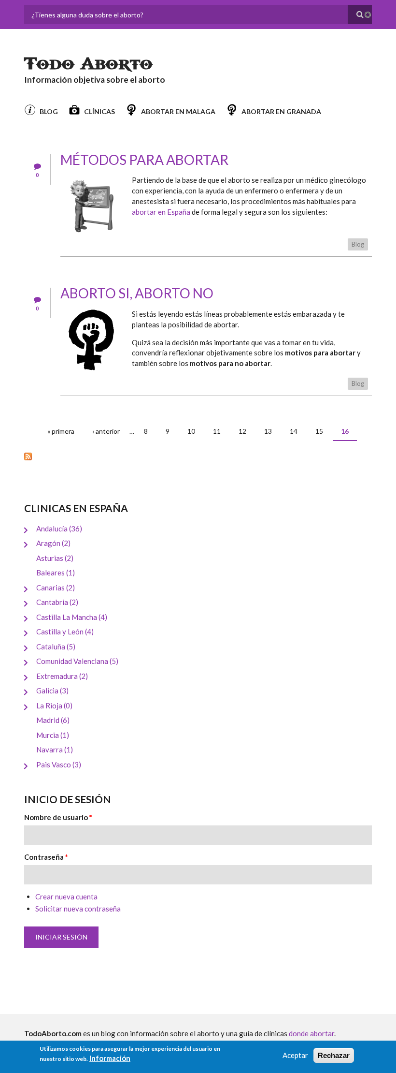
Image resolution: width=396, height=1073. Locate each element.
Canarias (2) (55, 587)
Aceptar (295, 1055)
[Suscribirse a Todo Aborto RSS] (198, 456)
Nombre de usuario (58, 817)
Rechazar (334, 1055)
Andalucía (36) (59, 528)
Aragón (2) (53, 543)
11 (217, 431)
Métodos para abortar (144, 159)
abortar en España (161, 211)
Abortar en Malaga (178, 111)
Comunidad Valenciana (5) (77, 661)
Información (109, 1058)
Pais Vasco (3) (58, 764)
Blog (49, 111)
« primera (60, 431)
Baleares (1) (55, 572)
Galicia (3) (52, 690)
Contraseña (46, 857)
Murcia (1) (52, 735)
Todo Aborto (88, 64)
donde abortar (311, 1033)
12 (242, 431)
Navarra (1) (54, 749)
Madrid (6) (53, 720)
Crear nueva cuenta (66, 896)
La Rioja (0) (54, 705)
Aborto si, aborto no (136, 293)
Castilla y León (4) (65, 631)
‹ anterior (106, 431)
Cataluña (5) (55, 646)
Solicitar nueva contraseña (78, 908)
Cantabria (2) (57, 602)
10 (191, 431)
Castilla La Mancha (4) (71, 617)
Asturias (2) (54, 558)
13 (268, 431)
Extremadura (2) (62, 676)
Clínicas (99, 111)
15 (319, 431)
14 (293, 431)
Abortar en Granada (281, 111)
